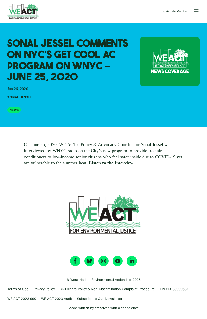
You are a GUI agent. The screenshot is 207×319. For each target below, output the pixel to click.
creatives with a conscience (117, 308)
